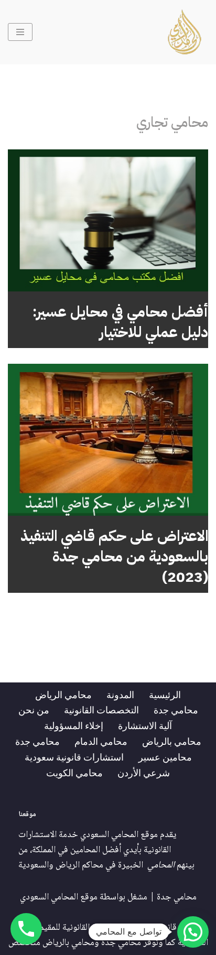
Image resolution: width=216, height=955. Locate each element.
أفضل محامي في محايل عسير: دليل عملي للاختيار (120, 322)
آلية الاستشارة (145, 725)
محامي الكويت (74, 772)
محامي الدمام (100, 741)
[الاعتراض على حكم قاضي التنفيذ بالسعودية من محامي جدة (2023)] (108, 439)
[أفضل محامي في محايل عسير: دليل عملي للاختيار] (108, 220)
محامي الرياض (63, 694)
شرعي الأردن (143, 772)
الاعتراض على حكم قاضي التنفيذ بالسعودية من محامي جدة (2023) (114, 556)
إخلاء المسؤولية (73, 725)
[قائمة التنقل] (20, 32)
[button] (193, 932)
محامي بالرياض (171, 741)
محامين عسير (165, 757)
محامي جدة (176, 709)
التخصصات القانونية (101, 709)
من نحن (33, 709)
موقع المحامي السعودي (59, 897)
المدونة (120, 694)
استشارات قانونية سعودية (74, 757)
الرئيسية (165, 694)
